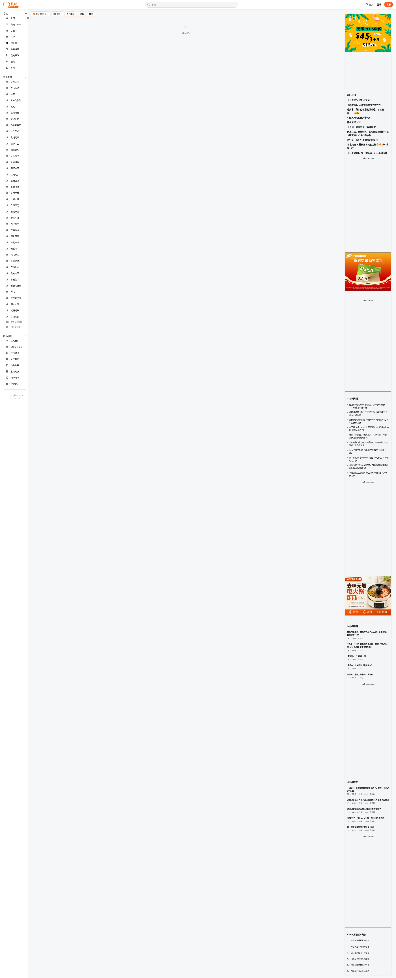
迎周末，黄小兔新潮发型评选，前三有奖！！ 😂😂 (365, 111)
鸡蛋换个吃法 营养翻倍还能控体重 (52, 912)
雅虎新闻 (97, 206)
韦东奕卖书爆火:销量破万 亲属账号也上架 (56, 539)
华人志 (99, 412)
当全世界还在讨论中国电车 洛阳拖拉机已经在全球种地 (63, 491)
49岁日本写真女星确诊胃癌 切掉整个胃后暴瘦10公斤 (62, 39)
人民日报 (86, 515)
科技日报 (85, 341)
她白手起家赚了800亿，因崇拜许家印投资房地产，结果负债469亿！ (70, 746)
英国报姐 (106, 452)
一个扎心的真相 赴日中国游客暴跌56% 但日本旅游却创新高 (66, 31)
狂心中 (111, 579)
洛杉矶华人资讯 (102, 190)
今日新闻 (70, 14)
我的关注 (15, 55)
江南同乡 (15, 174)
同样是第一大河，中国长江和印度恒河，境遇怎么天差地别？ (66, 563)
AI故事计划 (73, 857)
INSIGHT (84, 960)
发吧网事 (15, 137)
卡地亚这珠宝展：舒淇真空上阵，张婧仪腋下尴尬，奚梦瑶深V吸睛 (69, 785)
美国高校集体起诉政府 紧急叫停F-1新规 (55, 960)
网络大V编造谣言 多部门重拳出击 (51, 864)
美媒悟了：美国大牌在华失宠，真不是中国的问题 (60, 817)
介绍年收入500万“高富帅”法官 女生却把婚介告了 (60, 873)
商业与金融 (16, 285)
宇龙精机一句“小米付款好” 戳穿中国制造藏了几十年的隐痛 (65, 476)
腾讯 (106, 444)
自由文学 (15, 193)
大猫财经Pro (102, 841)
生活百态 (15, 180)
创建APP (15, 377)
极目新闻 (107, 95)
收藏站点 (15, 383)
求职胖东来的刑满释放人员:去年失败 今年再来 (58, 436)
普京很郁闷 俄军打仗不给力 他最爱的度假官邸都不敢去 (63, 79)
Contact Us (16, 346)
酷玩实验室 (101, 492)
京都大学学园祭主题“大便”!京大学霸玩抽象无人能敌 (61, 206)
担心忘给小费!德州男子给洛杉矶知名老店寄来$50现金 (62, 190)
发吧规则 (15, 371)
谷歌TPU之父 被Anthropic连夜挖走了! (54, 365)
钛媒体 (110, 23)
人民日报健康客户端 (116, 55)
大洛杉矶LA (86, 928)
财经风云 (107, 944)
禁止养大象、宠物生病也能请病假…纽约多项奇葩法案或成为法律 (68, 253)
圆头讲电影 (86, 682)
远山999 (85, 698)
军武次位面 (105, 87)
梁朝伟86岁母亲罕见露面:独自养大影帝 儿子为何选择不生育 (66, 547)
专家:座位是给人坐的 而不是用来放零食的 (56, 166)
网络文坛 (15, 149)
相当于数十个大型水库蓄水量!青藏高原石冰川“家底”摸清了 (65, 372)
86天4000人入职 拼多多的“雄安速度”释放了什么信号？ (63, 841)
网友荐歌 (15, 236)
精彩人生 (15, 143)
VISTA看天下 (107, 333)
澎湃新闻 (98, 650)
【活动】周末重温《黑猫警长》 (362, 127)
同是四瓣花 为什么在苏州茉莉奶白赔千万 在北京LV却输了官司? (68, 301)
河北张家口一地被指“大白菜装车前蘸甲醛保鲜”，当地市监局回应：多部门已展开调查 (80, 753)
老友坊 (14, 248)
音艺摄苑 (15, 155)
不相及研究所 (90, 214)
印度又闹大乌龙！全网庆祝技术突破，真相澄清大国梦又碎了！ (67, 706)
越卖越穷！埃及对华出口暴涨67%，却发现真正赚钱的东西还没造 (69, 714)
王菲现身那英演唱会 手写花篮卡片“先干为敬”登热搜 (61, 523)
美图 (13, 67)
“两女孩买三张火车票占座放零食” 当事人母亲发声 (60, 269)
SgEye (84, 888)
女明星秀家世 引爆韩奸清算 (48, 626)
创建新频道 (15, 327)
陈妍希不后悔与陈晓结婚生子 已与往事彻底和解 (59, 658)
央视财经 (77, 865)
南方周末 (91, 436)
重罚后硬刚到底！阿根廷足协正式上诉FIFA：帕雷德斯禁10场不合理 (70, 801)
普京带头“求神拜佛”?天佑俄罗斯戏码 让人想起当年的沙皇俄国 (67, 293)
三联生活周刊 (103, 484)
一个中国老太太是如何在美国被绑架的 (54, 698)
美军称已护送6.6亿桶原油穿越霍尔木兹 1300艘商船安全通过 (66, 944)
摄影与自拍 (16, 125)
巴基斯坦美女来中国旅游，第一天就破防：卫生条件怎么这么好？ (69, 571)
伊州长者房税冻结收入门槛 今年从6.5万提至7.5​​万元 (61, 968)
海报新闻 (104, 880)
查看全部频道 (16, 322)
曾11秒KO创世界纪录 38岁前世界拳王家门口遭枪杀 (61, 325)
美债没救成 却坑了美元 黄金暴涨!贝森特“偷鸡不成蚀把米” (64, 277)
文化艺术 (15, 118)
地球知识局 (84, 134)
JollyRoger (90, 595)
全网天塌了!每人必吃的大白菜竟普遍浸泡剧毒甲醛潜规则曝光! (67, 285)
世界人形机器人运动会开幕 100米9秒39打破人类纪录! (62, 388)
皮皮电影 (106, 317)
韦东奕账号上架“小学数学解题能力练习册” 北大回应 (61, 618)
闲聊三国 (15, 168)
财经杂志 (93, 642)
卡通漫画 (15, 186)
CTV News (114, 309)
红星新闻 (103, 531)
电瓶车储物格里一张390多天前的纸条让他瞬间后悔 (61, 674)
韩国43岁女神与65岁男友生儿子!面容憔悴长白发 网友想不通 (66, 452)
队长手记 (89, 468)
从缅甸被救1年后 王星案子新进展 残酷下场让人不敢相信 (64, 555)
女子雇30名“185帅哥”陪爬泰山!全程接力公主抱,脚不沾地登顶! (67, 444)
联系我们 (15, 340)
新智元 (100, 182)
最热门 (14, 30)
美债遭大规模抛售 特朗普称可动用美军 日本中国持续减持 (64, 531)
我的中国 (15, 273)
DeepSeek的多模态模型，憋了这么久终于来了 (58, 722)
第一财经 (95, 126)
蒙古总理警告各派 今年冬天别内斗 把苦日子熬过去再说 (63, 499)
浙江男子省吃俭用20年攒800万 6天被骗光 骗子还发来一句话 (66, 95)
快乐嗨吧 (15, 87)
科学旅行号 (110, 507)
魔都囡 (107, 285)
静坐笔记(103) (354, 122)
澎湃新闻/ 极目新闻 (104, 388)
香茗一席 (15, 242)
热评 (13, 36)
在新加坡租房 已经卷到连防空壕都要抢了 (55, 888)
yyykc (113, 587)
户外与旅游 (16, 100)
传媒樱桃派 (94, 658)
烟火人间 (15, 304)
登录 (379, 4)
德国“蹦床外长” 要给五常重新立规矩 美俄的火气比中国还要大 (67, 158)
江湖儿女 (15, 267)
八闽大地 (15, 199)
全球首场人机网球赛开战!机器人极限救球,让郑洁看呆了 (63, 182)
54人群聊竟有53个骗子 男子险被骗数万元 (56, 515)
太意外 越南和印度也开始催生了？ (52, 428)
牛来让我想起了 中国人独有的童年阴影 (54, 134)
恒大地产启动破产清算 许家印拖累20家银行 (57, 261)
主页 (13, 18)
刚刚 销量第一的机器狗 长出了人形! (52, 404)
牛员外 (91, 690)
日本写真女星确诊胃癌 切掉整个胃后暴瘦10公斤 (59, 245)
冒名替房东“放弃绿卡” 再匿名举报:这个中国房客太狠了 (63, 412)
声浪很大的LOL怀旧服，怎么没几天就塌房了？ (59, 690)
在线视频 (15, 316)
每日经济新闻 (111, 142)
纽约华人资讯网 (114, 253)
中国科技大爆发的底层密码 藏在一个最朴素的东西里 (62, 356)
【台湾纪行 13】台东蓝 (358, 100)
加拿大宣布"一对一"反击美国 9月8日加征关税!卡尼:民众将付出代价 (70, 309)
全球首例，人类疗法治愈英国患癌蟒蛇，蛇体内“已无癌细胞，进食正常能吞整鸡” (77, 761)
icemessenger (136, 753)
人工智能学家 (99, 71)
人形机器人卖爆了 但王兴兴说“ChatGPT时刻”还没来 (61, 238)
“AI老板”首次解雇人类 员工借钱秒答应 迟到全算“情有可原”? (65, 333)
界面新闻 (83, 63)
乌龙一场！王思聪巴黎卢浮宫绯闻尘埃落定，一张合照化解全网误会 (70, 587)
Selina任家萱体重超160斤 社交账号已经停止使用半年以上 (65, 880)
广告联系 (15, 353)
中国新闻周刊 (99, 619)
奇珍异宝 (15, 81)
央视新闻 (102, 920)
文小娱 (96, 523)
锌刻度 (79, 634)
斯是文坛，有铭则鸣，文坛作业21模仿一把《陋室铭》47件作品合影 (368, 133)
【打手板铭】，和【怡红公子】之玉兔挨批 (367, 152)
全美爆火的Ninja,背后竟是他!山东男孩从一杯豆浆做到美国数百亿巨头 (71, 174)
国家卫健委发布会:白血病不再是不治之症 (55, 341)
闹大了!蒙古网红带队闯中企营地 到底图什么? (57, 468)
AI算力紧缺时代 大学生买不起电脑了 (53, 634)
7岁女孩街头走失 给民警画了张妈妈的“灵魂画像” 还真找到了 (66, 420)
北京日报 (89, 849)
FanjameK (84, 896)
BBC (99, 396)
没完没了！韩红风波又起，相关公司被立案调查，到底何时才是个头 (70, 611)
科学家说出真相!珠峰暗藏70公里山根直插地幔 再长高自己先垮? (68, 507)
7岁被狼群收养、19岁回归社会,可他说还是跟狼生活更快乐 (65, 222)
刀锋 (105, 563)
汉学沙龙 (15, 230)
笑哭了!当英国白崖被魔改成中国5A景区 (54, 380)
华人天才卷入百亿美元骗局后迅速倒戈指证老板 (59, 936)
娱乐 (13, 291)
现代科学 (15, 223)
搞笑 (13, 106)
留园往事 (15, 279)
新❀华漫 (15, 217)
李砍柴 (104, 31)
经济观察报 (87, 166)
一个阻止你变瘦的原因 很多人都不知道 (54, 230)
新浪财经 (88, 261)
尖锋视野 (82, 833)
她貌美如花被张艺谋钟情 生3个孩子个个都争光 (59, 198)
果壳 (77, 460)
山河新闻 (102, 555)
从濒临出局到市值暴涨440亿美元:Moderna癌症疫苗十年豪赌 (67, 118)
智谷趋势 (78, 428)
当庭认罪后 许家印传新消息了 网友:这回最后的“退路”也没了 (66, 317)
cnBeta (86, 47)
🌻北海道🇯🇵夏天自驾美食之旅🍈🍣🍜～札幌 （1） (367, 146)
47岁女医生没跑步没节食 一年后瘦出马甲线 (57, 666)
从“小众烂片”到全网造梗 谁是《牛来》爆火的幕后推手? (63, 484)
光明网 (105, 420)
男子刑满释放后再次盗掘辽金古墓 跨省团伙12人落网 (62, 650)
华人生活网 (81, 904)
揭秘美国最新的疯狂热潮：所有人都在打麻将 (58, 595)
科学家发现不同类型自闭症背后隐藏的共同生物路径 (61, 71)
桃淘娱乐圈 (99, 39)
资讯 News (16, 24)
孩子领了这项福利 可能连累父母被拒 (53, 904)
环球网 (96, 150)
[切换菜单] (28, 17)
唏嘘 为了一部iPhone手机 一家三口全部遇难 (57, 952)
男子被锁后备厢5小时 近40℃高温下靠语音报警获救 (61, 150)
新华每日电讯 (98, 674)
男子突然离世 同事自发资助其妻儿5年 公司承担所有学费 (64, 920)
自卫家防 (15, 205)
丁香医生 (83, 230)
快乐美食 (15, 131)
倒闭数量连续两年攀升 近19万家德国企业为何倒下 (60, 126)
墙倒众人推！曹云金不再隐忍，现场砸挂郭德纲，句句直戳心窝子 (69, 793)
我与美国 (15, 254)
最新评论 (15, 49)
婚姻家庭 (15, 211)
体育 (13, 94)
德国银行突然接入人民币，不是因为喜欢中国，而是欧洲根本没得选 (70, 809)
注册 (388, 4)
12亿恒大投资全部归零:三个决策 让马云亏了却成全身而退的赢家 (68, 23)
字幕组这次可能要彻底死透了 (49, 857)
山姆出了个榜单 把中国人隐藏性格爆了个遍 (57, 214)
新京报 (94, 111)
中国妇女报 (79, 912)
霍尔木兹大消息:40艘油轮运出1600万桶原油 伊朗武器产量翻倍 (67, 142)
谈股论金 (15, 260)
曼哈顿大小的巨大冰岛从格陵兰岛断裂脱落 (56, 47)
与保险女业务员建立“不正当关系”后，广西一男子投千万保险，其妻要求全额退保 (77, 777)
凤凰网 (100, 79)
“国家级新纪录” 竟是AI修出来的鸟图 (53, 460)
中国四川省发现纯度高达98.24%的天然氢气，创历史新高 (64, 825)
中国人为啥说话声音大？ (359, 117)
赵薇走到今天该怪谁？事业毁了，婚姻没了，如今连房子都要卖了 (69, 603)
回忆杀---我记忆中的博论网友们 (362, 139)
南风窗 (69, 627)
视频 (13, 61)
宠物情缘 (15, 112)
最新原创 (15, 43)
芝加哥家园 (98, 968)
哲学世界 (15, 162)
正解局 (96, 238)
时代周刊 (117, 174)
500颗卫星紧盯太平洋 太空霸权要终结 (54, 833)
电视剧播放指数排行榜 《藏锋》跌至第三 (55, 682)
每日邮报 (104, 222)
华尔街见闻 (109, 119)
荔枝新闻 (94, 269)
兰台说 (105, 349)
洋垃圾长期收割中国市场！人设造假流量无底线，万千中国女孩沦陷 (70, 738)
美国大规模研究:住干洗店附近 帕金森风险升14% (59, 103)
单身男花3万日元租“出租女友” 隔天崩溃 (55, 896)
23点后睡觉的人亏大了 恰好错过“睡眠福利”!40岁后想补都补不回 (68, 55)
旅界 (81, 380)
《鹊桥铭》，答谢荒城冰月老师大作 (364, 104)
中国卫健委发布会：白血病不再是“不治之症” (57, 849)
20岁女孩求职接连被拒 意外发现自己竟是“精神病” (60, 110)
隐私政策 (15, 365)
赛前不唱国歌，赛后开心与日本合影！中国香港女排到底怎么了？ (69, 579)
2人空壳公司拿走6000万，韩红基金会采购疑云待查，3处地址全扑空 (70, 730)
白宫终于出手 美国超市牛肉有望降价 (53, 976)
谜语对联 (15, 310)
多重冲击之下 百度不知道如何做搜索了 (54, 63)
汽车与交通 (16, 298)
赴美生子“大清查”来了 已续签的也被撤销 (55, 928)
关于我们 (15, 359)
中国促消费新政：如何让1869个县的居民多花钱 (59, 642)
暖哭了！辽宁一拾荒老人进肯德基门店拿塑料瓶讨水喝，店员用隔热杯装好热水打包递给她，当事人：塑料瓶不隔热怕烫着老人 (102, 769)
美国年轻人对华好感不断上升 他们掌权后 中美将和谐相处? (65, 87)
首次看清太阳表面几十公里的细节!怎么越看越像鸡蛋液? (63, 396)
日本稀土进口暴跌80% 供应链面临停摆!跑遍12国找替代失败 (66, 349)
